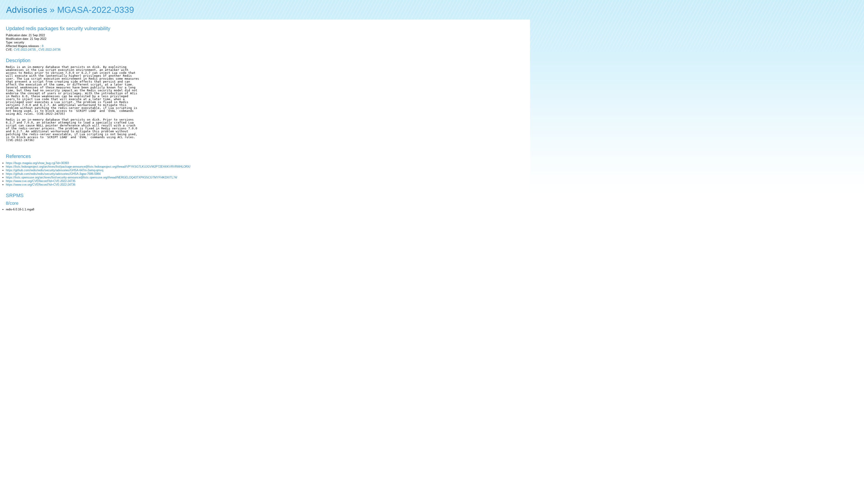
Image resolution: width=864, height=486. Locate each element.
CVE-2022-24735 (25, 49)
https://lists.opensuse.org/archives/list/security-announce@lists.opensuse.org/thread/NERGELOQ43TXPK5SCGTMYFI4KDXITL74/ (91, 177)
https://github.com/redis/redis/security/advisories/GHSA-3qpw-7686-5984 (53, 174)
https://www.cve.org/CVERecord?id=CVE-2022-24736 (40, 184)
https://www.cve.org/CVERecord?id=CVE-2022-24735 (40, 181)
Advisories (26, 10)
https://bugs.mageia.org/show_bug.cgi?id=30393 (37, 163)
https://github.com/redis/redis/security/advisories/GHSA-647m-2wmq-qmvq (54, 170)
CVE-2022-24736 (49, 49)
